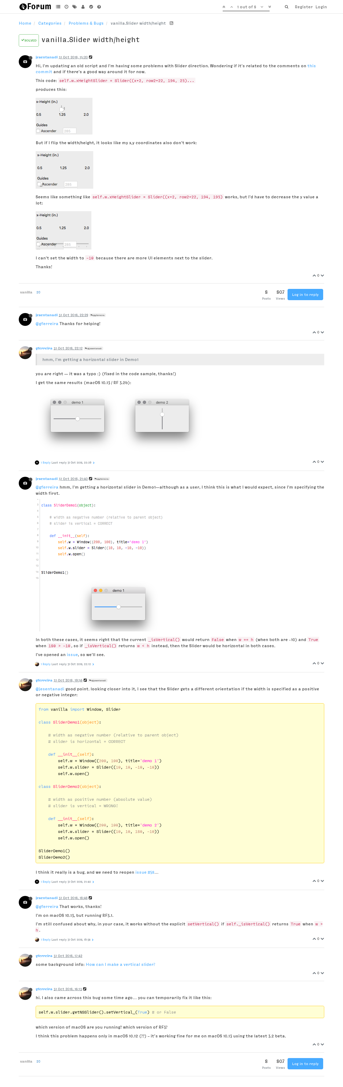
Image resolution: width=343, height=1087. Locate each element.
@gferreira (99, 315)
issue (72, 654)
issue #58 (144, 872)
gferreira (44, 348)
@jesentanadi (94, 348)
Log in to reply (305, 294)
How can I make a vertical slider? (120, 964)
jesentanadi (47, 57)
